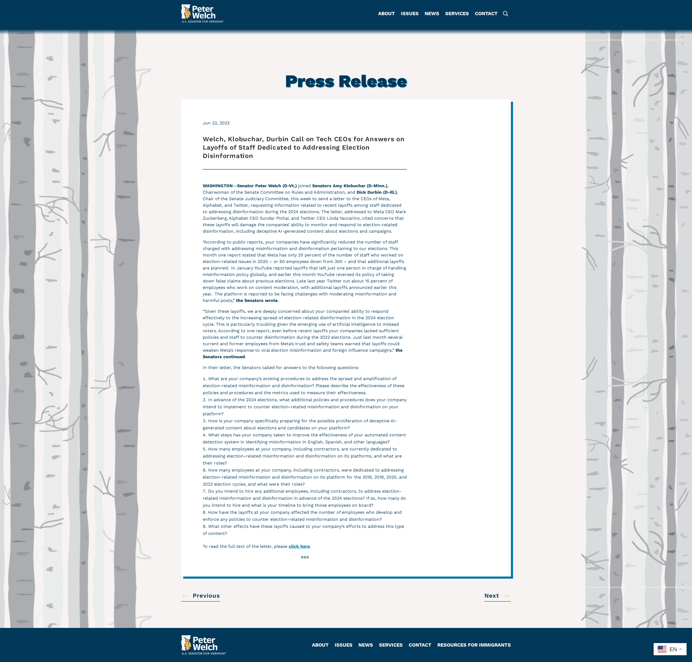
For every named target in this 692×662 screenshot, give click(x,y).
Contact (486, 14)
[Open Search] (505, 13)
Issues (410, 14)
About (386, 14)
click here (299, 546)
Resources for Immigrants (474, 645)
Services (457, 14)
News (432, 14)
